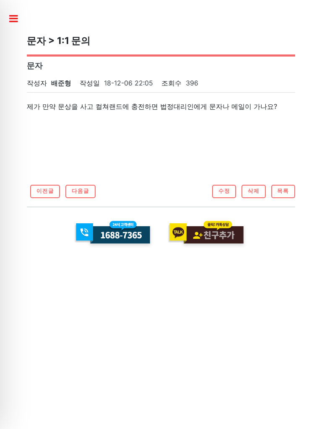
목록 (283, 191)
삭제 (254, 191)
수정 (224, 191)
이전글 (45, 191)
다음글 (80, 191)
